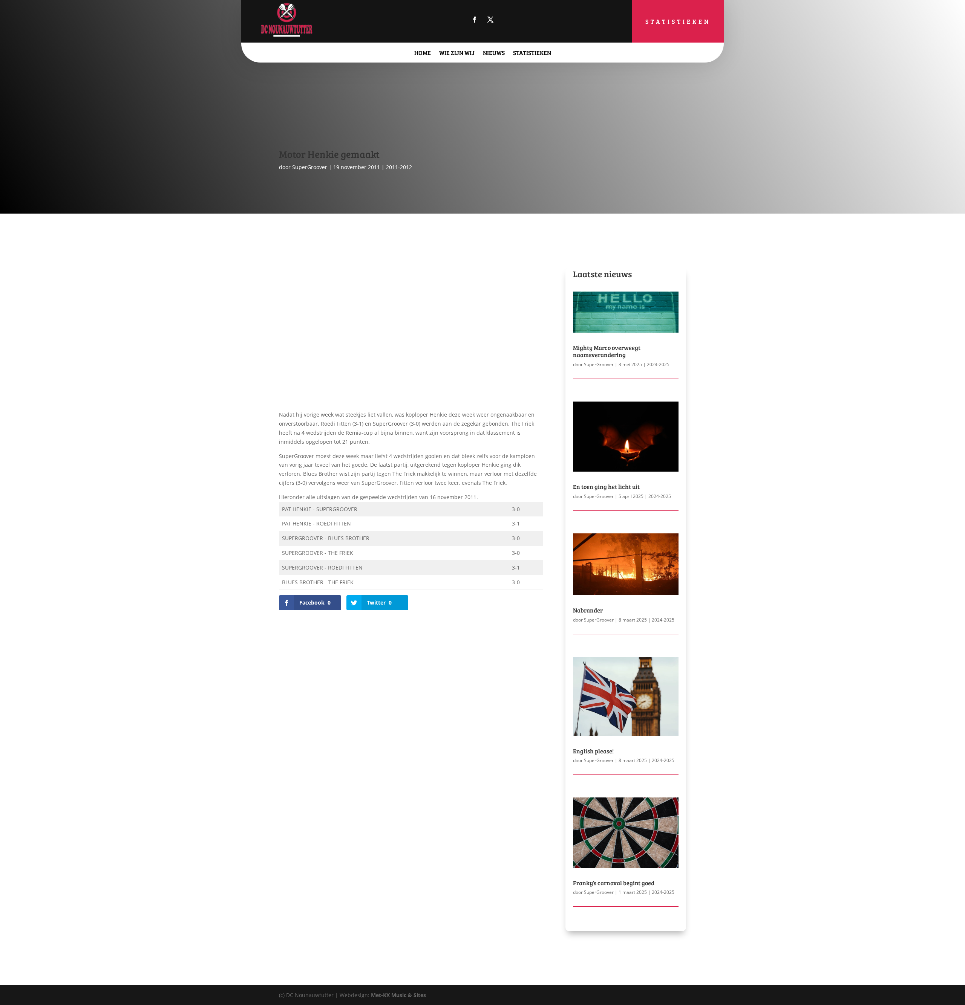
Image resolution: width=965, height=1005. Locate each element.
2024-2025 (658, 364)
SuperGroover (309, 167)
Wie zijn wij (457, 53)
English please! (593, 751)
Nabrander (588, 610)
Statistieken (678, 21)
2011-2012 (399, 167)
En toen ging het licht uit (606, 486)
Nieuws (494, 53)
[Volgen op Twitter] (490, 20)
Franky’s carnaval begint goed (613, 883)
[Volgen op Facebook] (475, 20)
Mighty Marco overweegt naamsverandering (606, 351)
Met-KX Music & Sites (398, 995)
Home (422, 53)
